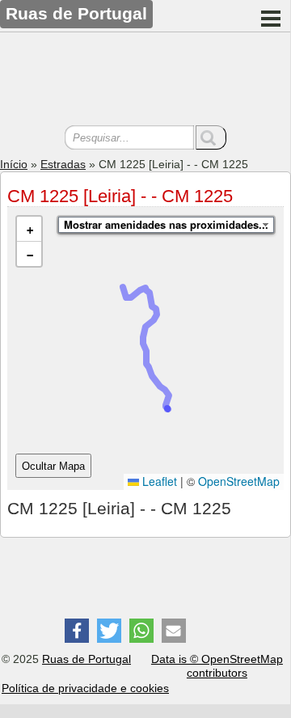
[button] (29, 229)
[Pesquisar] (211, 137)
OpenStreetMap (239, 481)
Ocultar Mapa (53, 466)
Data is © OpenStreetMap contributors (217, 666)
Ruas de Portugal (86, 659)
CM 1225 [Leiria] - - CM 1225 (120, 196)
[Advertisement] (145, 80)
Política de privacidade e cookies (85, 688)
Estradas (63, 164)
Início (13, 164)
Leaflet (158, 481)
